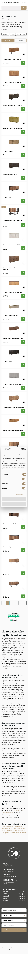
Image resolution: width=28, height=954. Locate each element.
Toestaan (14, 499)
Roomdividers (6, 828)
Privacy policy (22, 947)
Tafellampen (5, 832)
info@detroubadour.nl (11, 876)
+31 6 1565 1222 (8, 871)
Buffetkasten (18, 826)
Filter (8, 40)
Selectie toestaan (14, 504)
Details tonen (19, 494)
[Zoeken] (24, 8)
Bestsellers (5, 34)
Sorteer (21, 40)
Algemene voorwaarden (14, 949)
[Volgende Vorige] (25, 603)
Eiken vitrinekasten (7, 826)
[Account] (22, 2)
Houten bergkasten (8, 830)
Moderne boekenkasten (18, 828)
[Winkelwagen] (25, 2)
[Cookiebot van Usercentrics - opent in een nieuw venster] (20, 449)
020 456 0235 (8, 866)
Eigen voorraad (21, 34)
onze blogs (15, 810)
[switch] (24, 479)
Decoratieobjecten (20, 830)
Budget (12, 34)
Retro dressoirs (14, 832)
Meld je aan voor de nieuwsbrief (14, 930)
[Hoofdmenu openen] (2, 3)
